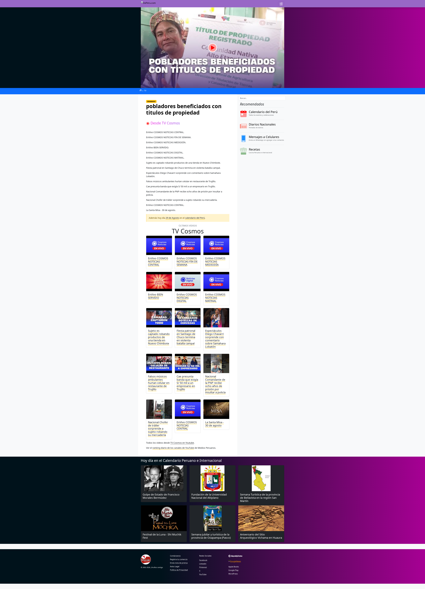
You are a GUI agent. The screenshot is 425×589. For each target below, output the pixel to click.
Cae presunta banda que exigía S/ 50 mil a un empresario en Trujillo (187, 383)
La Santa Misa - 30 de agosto (214, 423)
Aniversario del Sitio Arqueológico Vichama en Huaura (261, 536)
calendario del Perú (195, 217)
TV (145, 90)
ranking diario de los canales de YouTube (173, 447)
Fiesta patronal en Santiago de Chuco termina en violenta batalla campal (186, 337)
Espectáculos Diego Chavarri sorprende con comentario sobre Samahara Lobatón (215, 338)
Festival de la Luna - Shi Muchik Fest (162, 536)
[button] (281, 3)
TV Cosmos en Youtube (182, 442)
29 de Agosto (172, 217)
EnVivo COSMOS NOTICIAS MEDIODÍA (215, 261)
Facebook (203, 560)
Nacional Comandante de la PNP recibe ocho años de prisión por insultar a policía (215, 384)
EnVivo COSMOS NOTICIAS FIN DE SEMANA (187, 261)
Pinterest (203, 567)
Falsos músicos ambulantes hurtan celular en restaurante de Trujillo (158, 383)
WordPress (233, 574)
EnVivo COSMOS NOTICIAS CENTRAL (158, 261)
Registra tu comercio (178, 559)
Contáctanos (175, 556)
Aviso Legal (174, 566)
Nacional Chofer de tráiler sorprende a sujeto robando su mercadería (158, 428)
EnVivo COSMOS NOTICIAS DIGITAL (187, 298)
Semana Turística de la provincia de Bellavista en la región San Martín (260, 498)
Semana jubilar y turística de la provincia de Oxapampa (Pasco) (211, 536)
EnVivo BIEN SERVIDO (155, 296)
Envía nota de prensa (179, 563)
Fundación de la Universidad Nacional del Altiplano (209, 496)
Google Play (233, 570)
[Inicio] (140, 90)
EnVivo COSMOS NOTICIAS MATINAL (215, 298)
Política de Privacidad (179, 570)
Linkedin (202, 564)
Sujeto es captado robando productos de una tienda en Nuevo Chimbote (159, 337)
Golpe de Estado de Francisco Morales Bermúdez (161, 496)
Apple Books (233, 566)
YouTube (202, 574)
